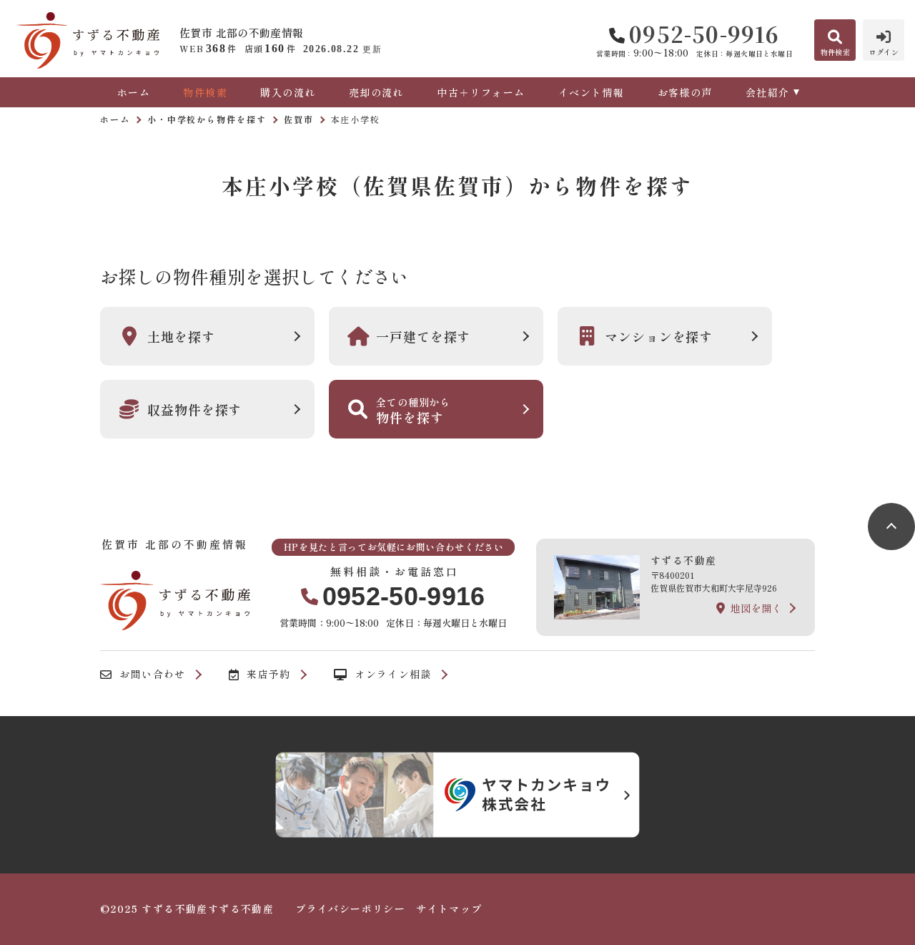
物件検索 (205, 92)
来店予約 (269, 674)
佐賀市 (299, 119)
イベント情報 (591, 92)
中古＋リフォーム (481, 92)
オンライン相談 (393, 674)
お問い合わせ (152, 674)
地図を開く (756, 608)
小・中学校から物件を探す (207, 119)
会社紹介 (768, 92)
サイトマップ (449, 909)
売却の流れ (376, 92)
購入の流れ (287, 92)
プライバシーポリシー (350, 909)
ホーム (133, 92)
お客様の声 (685, 92)
